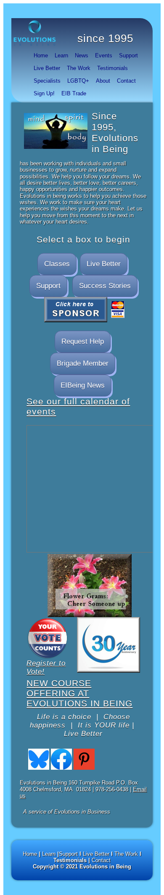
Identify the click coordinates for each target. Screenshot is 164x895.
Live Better (47, 68)
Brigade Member (82, 363)
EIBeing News (83, 385)
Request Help (82, 341)
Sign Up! (44, 93)
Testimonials (112, 68)
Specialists (47, 81)
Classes (57, 264)
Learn (61, 55)
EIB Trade (73, 93)
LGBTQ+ (78, 81)
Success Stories (105, 286)
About (103, 81)
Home (41, 55)
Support (128, 55)
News (81, 55)
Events (103, 55)
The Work (78, 68)
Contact (126, 81)
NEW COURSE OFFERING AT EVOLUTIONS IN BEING (79, 693)
